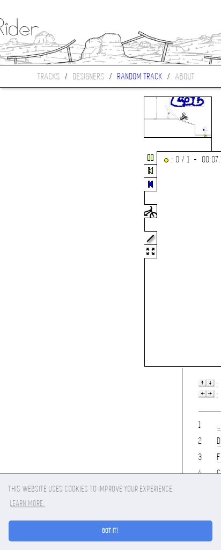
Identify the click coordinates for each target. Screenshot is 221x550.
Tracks (49, 76)
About (185, 76)
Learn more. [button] (27, 503)
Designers (89, 76)
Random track (140, 76)
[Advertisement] (45, 259)
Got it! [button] (110, 530)
